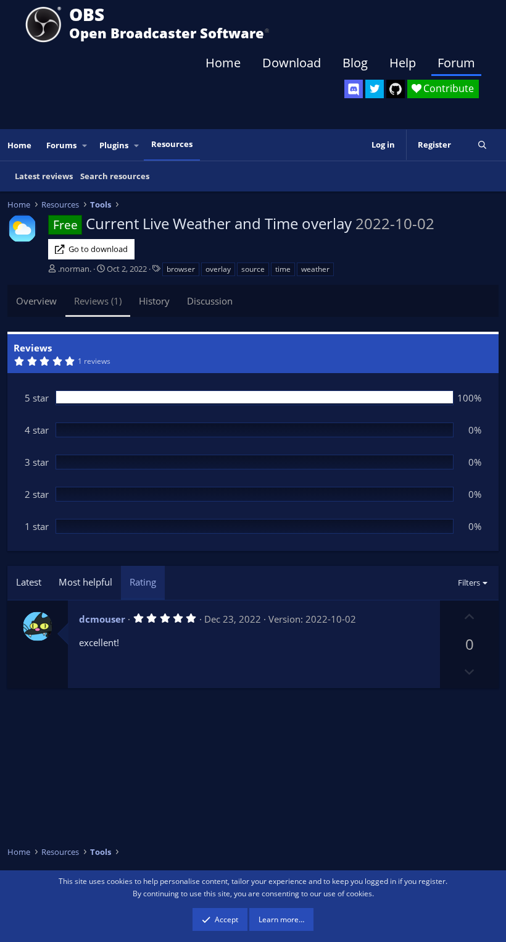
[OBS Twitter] (374, 89)
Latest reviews (44, 176)
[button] (85, 145)
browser (181, 269)
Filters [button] (469, 582)
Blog (355, 62)
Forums (61, 145)
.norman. (74, 268)
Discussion (210, 301)
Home (223, 62)
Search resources (114, 176)
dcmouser (102, 619)
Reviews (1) (98, 301)
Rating (143, 582)
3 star (37, 462)
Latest (28, 582)
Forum (456, 62)
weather (315, 269)
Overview (36, 301)
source (253, 269)
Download (291, 62)
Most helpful (85, 582)
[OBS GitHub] (395, 89)
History (154, 301)
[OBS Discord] (353, 89)
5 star (37, 398)
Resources (172, 143)
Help (402, 62)
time (283, 269)
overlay (218, 269)
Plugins (113, 145)
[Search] (482, 145)
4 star (37, 430)
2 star (37, 494)
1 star (37, 526)
